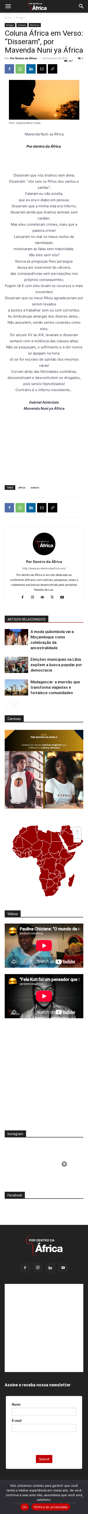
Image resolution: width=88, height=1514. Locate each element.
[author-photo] (44, 555)
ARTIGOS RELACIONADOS (27, 619)
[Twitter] (54, 597)
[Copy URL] (52, 69)
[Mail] (44, 597)
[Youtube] (64, 597)
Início (8, 18)
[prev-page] (8, 705)
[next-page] (15, 705)
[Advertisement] (44, 161)
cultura (34, 487)
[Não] (82, 1496)
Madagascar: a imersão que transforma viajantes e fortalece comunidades (55, 687)
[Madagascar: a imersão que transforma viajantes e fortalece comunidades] (16, 687)
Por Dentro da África (23, 58)
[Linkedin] (31, 69)
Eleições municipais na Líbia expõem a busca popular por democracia (56, 664)
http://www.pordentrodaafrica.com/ (44, 568)
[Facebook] (9, 69)
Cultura (22, 25)
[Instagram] (34, 597)
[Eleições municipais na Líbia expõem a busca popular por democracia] (16, 665)
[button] (7, 6)
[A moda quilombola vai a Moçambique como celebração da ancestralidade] (16, 637)
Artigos (20, 18)
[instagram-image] (24, 1163)
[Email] (41, 69)
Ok (25, 1507)
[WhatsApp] (20, 69)
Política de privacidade (51, 1507)
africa (21, 487)
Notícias (34, 25)
